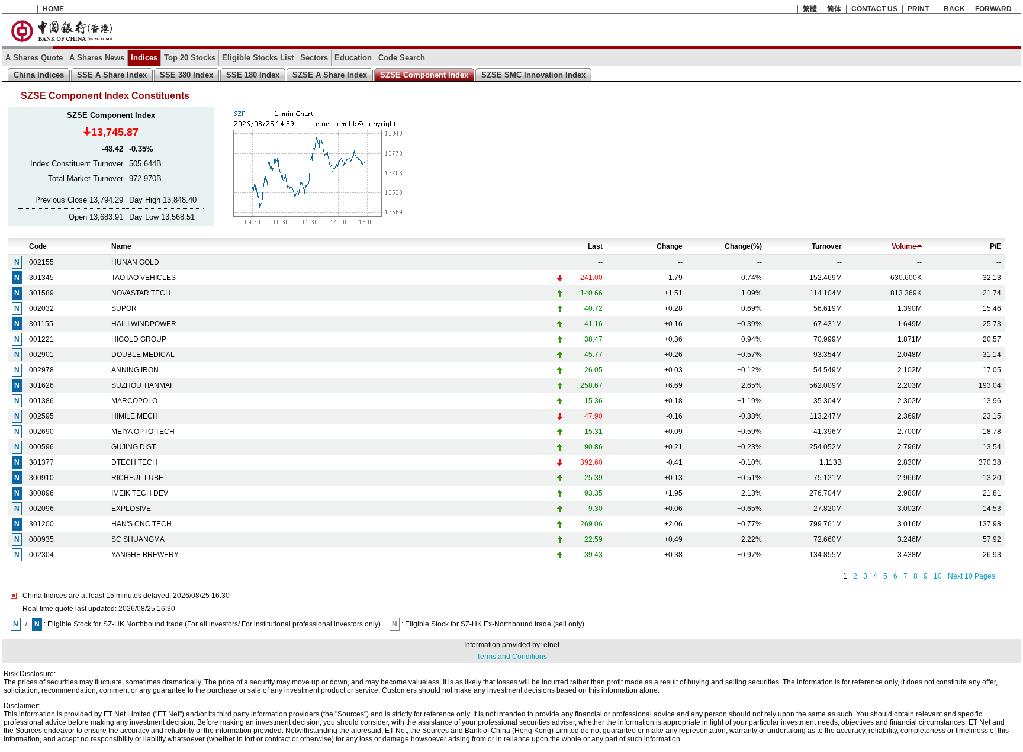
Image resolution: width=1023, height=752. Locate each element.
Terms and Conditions (512, 657)
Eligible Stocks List (258, 57)
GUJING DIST (133, 447)
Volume (904, 246)
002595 (41, 416)
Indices (144, 57)
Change (670, 246)
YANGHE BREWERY (145, 555)
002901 (41, 355)
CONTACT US (874, 9)
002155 (41, 262)
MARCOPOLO (134, 401)
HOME (53, 9)
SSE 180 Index (252, 74)
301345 (41, 278)
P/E (995, 246)
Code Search (401, 57)
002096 (41, 508)
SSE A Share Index (112, 74)
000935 (41, 539)
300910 (41, 478)
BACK (954, 9)
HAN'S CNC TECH (141, 524)
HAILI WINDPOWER (143, 324)
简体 (834, 9)
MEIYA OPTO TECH (143, 432)
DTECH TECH (134, 462)
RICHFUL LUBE (137, 478)
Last (595, 246)
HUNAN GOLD (135, 262)
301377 (41, 462)
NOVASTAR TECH (140, 293)
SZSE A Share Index (329, 74)
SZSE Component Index (424, 74)
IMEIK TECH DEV (139, 493)
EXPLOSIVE (131, 508)
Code (38, 246)
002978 (41, 370)
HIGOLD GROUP (138, 339)
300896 (41, 493)
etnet (551, 645)
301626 (41, 385)
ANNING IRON (135, 370)
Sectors (314, 57)
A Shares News (96, 57)
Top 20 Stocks (189, 57)
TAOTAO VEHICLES (143, 278)
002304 (41, 555)
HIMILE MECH (134, 416)
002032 (41, 308)
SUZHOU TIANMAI (141, 385)
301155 (41, 324)
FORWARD (993, 9)
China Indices (39, 74)
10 (938, 576)
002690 (41, 432)
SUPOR (124, 308)
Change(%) (743, 246)
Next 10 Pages (971, 576)
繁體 (810, 9)
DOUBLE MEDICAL (143, 355)
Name (121, 246)
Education (353, 57)
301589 (41, 293)
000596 (41, 447)
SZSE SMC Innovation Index (533, 74)
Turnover (827, 246)
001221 (41, 339)
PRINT (918, 9)
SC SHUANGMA (138, 539)
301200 (41, 524)
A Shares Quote (34, 57)
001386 (41, 401)
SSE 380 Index (186, 74)
